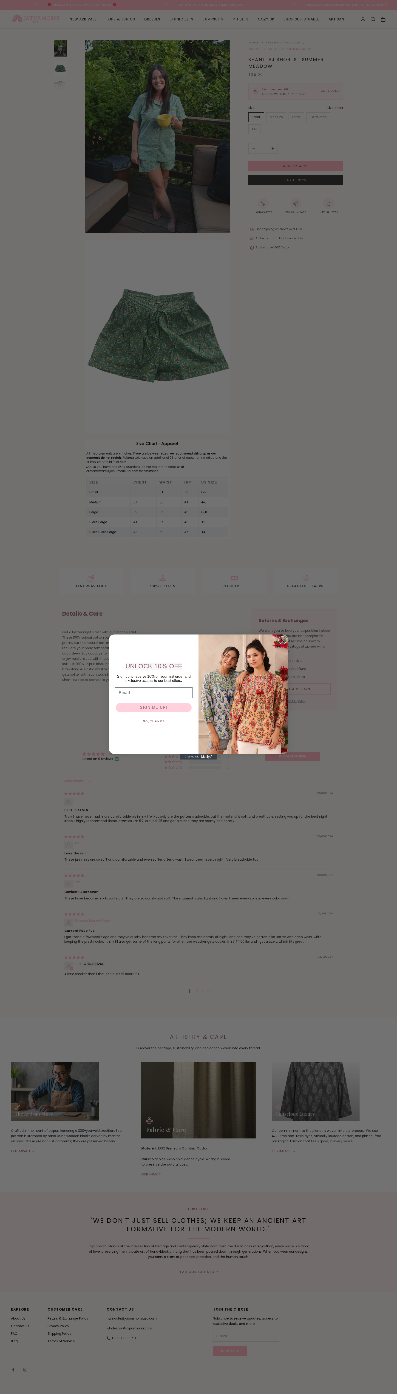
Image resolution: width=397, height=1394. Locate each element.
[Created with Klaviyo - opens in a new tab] (198, 757)
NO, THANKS (154, 721)
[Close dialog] (282, 640)
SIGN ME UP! (153, 707)
